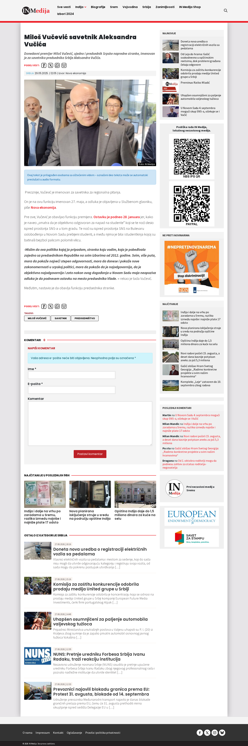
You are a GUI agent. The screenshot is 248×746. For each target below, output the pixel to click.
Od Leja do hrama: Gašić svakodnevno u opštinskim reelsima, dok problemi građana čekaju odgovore (200, 59)
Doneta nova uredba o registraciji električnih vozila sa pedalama (100, 552)
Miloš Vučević (37, 318)
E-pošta (35, 384)
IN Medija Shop (190, 7)
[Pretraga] (225, 11)
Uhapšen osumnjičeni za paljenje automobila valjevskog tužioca (100, 622)
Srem (114, 7)
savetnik (61, 318)
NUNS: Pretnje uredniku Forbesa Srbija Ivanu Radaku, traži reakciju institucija (99, 657)
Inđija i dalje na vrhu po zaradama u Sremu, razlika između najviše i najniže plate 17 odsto (200, 317)
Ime (32, 369)
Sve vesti (64, 7)
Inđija (79, 7)
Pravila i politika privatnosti (102, 732)
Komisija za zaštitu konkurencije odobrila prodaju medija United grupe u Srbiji (96, 587)
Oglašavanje (74, 732)
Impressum (43, 732)
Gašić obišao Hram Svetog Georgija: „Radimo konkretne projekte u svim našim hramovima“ (199, 371)
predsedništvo (85, 318)
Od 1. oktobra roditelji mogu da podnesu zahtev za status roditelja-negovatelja (189, 464)
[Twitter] (207, 732)
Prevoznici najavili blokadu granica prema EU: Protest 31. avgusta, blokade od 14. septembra (101, 692)
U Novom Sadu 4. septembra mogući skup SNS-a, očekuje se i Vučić (200, 111)
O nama (27, 732)
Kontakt (58, 732)
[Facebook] (200, 732)
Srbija (146, 7)
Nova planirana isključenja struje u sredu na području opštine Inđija (201, 331)
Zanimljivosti (165, 7)
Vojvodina (130, 7)
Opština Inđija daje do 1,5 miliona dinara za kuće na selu (199, 342)
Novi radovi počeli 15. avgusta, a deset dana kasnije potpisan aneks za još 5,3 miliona (200, 357)
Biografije (98, 7)
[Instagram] (214, 732)
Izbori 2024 (65, 14)
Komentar (36, 399)
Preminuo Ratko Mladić (195, 82)
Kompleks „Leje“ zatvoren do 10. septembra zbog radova (201, 383)
